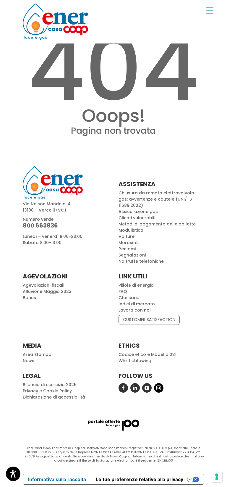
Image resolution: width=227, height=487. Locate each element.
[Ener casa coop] (55, 22)
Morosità (128, 243)
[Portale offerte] (113, 430)
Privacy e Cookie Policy (47, 391)
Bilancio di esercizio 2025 (50, 385)
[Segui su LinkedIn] (135, 388)
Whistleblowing (135, 361)
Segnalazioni (132, 255)
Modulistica (131, 230)
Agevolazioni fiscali (43, 285)
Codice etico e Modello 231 (147, 354)
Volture (126, 236)
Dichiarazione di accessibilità (54, 397)
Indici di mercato (137, 304)
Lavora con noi (134, 310)
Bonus (29, 298)
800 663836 (40, 225)
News (28, 361)
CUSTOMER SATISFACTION (149, 319)
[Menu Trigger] (210, 10)
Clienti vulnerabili (137, 218)
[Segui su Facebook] (123, 388)
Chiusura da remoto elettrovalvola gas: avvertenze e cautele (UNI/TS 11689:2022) (156, 199)
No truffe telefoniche (141, 261)
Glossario (129, 298)
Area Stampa (37, 354)
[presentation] (216, 476)
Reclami (127, 249)
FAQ (123, 291)
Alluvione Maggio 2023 (47, 291)
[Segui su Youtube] (147, 388)
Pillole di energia (136, 285)
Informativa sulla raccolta (57, 479)
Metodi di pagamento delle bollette (157, 224)
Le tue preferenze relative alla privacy (139, 479)
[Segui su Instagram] (158, 388)
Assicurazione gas (138, 212)
